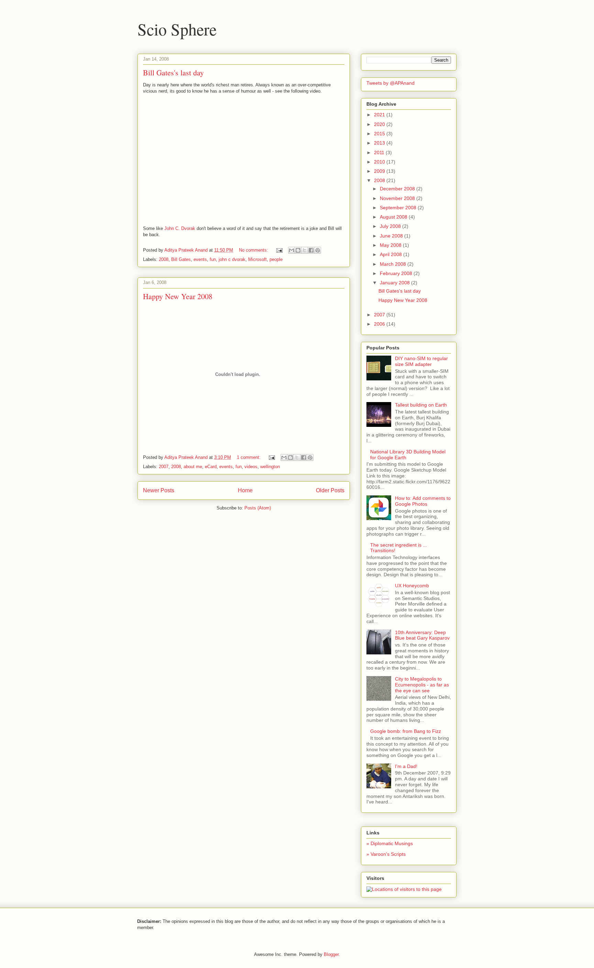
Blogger (331, 954)
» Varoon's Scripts (386, 854)
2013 (380, 143)
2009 (380, 171)
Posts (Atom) (257, 508)
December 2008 (398, 188)
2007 (163, 466)
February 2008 (397, 273)
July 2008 (391, 226)
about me (193, 466)
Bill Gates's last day (173, 72)
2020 (380, 124)
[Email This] (291, 250)
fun (213, 259)
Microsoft (257, 259)
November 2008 (398, 198)
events (200, 259)
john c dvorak (232, 259)
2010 (380, 162)
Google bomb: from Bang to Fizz (405, 731)
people (276, 259)
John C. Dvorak (179, 228)
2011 (380, 152)
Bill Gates (181, 259)
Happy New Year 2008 (177, 296)
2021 (380, 114)
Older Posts (330, 490)
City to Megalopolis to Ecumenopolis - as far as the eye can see (422, 684)
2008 (163, 259)
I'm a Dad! (406, 766)
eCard (211, 466)
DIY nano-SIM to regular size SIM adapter (421, 361)
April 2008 (391, 254)
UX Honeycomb (412, 585)
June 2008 (392, 236)
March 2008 (393, 264)
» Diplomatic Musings (389, 843)
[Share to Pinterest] (317, 250)
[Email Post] (279, 250)
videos (250, 466)
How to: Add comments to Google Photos (423, 501)
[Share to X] (304, 250)
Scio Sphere (177, 29)
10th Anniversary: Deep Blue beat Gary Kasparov (422, 635)
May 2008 (391, 245)
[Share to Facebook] (311, 250)
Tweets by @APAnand (390, 83)
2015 (380, 133)
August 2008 (394, 217)
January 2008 (395, 282)
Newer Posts (158, 490)
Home (245, 490)
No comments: (254, 250)
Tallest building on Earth (421, 405)
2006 (380, 324)
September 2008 (399, 207)
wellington (270, 466)
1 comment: (249, 457)
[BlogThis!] (298, 250)
